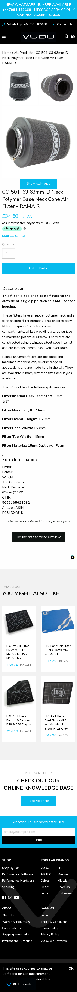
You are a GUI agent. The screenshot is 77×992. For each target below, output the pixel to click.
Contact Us (64, 24)
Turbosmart (66, 893)
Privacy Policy (50, 934)
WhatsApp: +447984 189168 (27, 24)
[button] (38, 535)
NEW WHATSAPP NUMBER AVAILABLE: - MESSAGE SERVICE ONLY (38, 9)
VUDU (45, 868)
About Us (8, 915)
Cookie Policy (50, 928)
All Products (23, 52)
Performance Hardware (18, 881)
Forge (44, 893)
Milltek (62, 881)
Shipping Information (16, 934)
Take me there (38, 801)
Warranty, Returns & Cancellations (16, 925)
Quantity (8, 244)
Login (44, 915)
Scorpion (64, 887)
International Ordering (17, 941)
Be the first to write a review (39, 537)
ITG (60, 868)
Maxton (63, 874)
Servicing (8, 887)
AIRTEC (46, 874)
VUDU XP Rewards (54, 941)
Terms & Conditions (54, 922)
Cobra (45, 881)
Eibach (45, 887)
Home (6, 52)
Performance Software (17, 874)
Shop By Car (10, 868)
